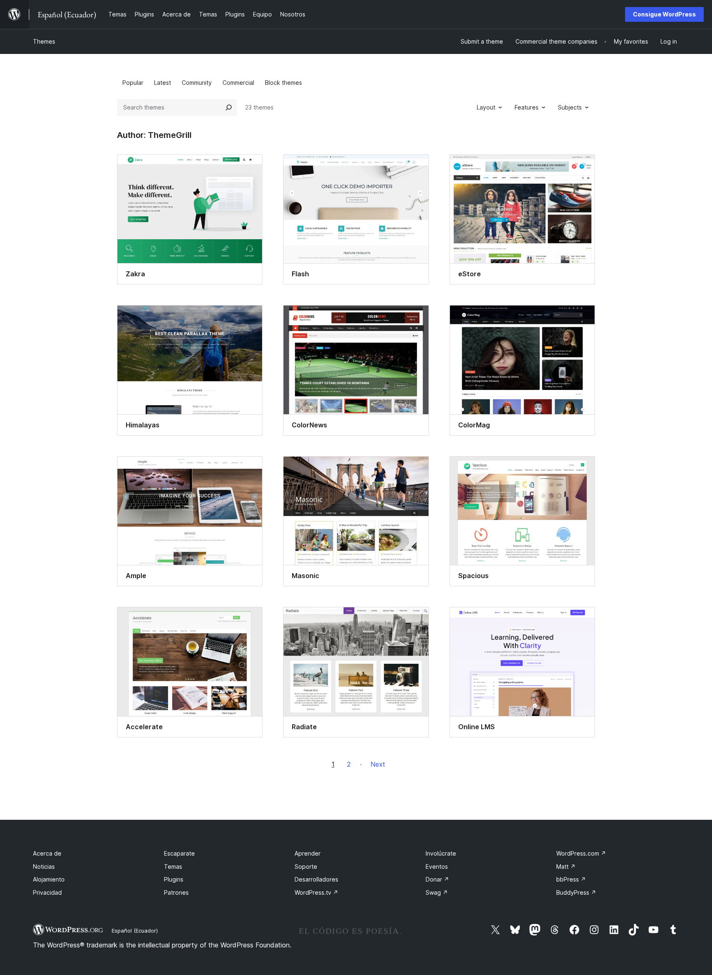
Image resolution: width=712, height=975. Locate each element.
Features (527, 107)
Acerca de (47, 853)
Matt (566, 866)
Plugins (173, 879)
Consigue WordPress (664, 14)
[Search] (228, 107)
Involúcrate (441, 853)
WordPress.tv (316, 892)
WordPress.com (581, 853)
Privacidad (47, 892)
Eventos (437, 866)
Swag (437, 892)
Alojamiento (49, 879)
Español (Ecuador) (135, 930)
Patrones (176, 892)
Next (377, 764)
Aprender (308, 853)
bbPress (571, 879)
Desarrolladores (316, 879)
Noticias (44, 866)
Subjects (570, 107)
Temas (173, 866)
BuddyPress (576, 892)
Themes (44, 41)
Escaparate (179, 853)
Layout (486, 107)
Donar (437, 879)
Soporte (306, 866)
